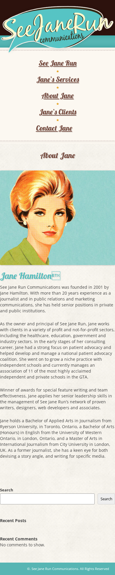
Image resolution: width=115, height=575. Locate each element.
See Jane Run (58, 63)
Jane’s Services (57, 79)
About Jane (57, 95)
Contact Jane (54, 128)
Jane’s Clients (57, 111)
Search (6, 490)
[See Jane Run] (57, 29)
